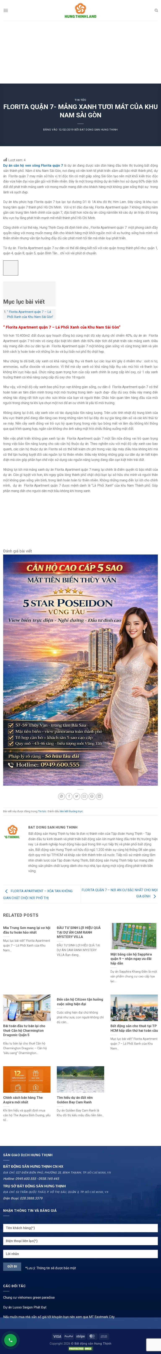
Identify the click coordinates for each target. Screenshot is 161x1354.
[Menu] (5, 10)
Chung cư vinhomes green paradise (29, 1297)
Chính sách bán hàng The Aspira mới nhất (23, 1100)
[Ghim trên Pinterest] (91, 796)
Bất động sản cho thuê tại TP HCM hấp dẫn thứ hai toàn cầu (134, 1028)
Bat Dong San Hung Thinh (99, 129)
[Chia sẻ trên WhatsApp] (61, 796)
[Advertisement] (80, 52)
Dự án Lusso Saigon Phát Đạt (24, 1307)
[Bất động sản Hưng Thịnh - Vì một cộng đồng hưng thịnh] (80, 10)
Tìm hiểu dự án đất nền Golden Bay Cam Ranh (75, 1100)
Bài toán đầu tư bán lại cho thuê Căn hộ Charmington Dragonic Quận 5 (24, 1030)
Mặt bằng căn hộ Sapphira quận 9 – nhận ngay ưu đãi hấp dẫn (131, 958)
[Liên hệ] (10, 1340)
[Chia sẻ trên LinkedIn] (99, 796)
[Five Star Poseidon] (80, 670)
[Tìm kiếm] (156, 10)
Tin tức (80, 100)
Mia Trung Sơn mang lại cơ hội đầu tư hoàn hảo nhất (26, 930)
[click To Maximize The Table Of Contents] (10, 268)
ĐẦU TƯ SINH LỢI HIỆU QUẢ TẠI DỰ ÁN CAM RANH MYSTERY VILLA (79, 932)
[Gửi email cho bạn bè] (84, 796)
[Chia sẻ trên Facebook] (69, 796)
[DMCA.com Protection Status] (80, 1348)
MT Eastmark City (102, 1317)
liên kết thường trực (71, 811)
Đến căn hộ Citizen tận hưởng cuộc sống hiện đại (80, 1001)
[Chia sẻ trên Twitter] (76, 796)
